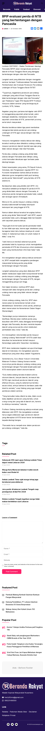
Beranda (6, 9)
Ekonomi (36, 9)
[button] (42, 3)
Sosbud (26, 9)
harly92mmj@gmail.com (14, 697)
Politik (16, 9)
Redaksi (5, 712)
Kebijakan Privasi (8, 715)
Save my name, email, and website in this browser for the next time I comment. (23, 565)
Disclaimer (33, 712)
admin (6, 28)
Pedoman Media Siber (18, 712)
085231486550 (10, 700)
